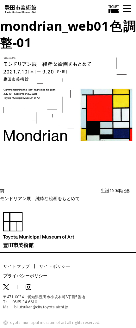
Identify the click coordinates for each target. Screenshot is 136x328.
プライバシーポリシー (25, 276)
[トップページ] (20, 8)
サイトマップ (16, 266)
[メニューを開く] (127, 9)
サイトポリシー (54, 266)
